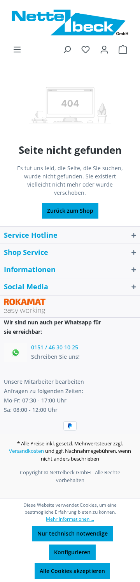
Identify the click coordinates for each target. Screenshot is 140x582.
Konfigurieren (72, 552)
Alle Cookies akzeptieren (72, 571)
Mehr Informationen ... (70, 519)
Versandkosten (26, 450)
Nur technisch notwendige (72, 533)
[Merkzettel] (85, 49)
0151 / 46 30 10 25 (54, 347)
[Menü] (17, 49)
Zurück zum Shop (70, 210)
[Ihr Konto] (104, 49)
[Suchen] (67, 49)
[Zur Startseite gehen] (70, 22)
